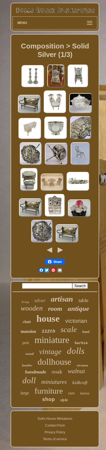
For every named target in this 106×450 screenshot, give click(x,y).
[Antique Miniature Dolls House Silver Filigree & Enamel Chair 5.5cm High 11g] (80, 165)
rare (71, 393)
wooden (32, 308)
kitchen (84, 393)
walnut (76, 371)
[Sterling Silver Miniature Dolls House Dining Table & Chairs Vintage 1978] (55, 113)
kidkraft (80, 382)
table (83, 300)
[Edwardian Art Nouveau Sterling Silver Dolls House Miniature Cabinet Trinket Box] (29, 191)
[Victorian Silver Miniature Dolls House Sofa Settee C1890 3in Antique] (29, 113)
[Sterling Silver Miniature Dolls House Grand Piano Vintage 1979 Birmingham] (29, 139)
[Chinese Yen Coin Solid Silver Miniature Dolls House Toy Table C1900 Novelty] (56, 165)
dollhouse (54, 362)
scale (69, 329)
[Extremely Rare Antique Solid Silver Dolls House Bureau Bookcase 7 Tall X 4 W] (56, 87)
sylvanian (82, 365)
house (48, 318)
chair (27, 322)
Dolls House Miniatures (55, 419)
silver (40, 300)
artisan (62, 299)
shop (48, 399)
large (24, 393)
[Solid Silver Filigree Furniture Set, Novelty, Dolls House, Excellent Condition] (79, 217)
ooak (57, 372)
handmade (35, 372)
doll (29, 380)
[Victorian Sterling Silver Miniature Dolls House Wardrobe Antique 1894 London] (55, 217)
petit (25, 343)
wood (30, 354)
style (64, 400)
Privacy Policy (55, 432)
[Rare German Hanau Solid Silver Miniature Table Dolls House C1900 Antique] (42, 243)
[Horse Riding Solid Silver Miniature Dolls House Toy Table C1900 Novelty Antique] (80, 139)
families (27, 365)
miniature (52, 340)
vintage (50, 352)
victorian (76, 321)
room (55, 308)
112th (48, 331)
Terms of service (55, 439)
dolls (76, 351)
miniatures (54, 381)
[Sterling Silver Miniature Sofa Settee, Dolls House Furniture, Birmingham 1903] (80, 113)
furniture (49, 390)
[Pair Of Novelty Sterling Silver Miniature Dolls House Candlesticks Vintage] (32, 87)
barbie (81, 343)
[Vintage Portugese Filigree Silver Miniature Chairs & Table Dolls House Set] (52, 191)
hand (85, 332)
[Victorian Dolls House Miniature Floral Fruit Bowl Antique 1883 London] (55, 139)
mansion (28, 331)
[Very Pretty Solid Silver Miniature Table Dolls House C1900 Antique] (31, 165)
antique (78, 308)
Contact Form (55, 425)
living (25, 301)
